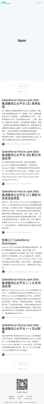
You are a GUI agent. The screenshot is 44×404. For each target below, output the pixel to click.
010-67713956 (13, 402)
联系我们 (11, 396)
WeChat (29, 144)
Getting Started (21, 272)
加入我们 (29, 396)
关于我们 (20, 396)
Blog (19, 398)
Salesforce (17, 144)
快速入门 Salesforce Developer (15, 241)
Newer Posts (22, 86)
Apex (23, 144)
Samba (8, 144)
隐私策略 (11, 398)
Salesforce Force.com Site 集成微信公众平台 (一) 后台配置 (21, 328)
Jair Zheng (9, 272)
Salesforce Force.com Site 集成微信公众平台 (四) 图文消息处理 (21, 155)
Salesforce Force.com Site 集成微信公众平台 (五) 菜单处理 (21, 103)
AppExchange (28, 398)
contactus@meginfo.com (30, 402)
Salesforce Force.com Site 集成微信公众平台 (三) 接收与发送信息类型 (21, 194)
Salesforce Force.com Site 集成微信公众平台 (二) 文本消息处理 (21, 282)
